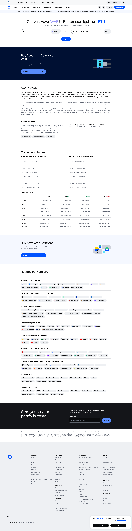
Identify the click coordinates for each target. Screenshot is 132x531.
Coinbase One (59, 465)
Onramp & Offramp (84, 469)
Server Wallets (83, 462)
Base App (58, 460)
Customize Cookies (121, 520)
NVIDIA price (106, 496)
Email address (72, 416)
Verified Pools (59, 510)
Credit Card (58, 469)
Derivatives (58, 474)
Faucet (81, 494)
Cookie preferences (37, 477)
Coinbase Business (61, 490)
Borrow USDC (59, 462)
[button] (26, 7)
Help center (106, 457)
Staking (57, 503)
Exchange (58, 506)
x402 (80, 472)
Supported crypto (108, 474)
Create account (107, 462)
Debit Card (58, 472)
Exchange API (83, 496)
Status (105, 477)
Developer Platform (85, 457)
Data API (81, 482)
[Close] (128, 518)
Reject (101, 525)
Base (80, 460)
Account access (107, 472)
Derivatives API (83, 504)
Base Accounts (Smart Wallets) (88, 467)
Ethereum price (107, 485)
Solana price (106, 487)
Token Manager (59, 495)
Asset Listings (59, 487)
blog (8, 516)
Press (33, 465)
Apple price (106, 498)
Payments (58, 492)
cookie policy (100, 518)
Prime (57, 501)
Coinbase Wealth (60, 467)
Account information (109, 467)
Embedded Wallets (84, 465)
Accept (118, 525)
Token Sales (58, 477)
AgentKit (81, 489)
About (33, 457)
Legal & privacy (36, 472)
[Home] (9, 7)
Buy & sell (58, 457)
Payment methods (108, 469)
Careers (33, 460)
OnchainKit (82, 479)
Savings (57, 479)
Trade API (82, 474)
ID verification (107, 465)
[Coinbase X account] (14, 516)
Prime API (82, 501)
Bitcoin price (106, 483)
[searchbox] (107, 31)
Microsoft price (107, 501)
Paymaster (82, 477)
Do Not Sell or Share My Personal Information (41, 480)
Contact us (106, 460)
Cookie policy (35, 474)
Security (34, 467)
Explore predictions (61, 482)
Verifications (83, 484)
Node (80, 487)
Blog (32, 462)
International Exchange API (87, 499)
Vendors (33, 469)
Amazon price (107, 503)
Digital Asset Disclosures (39, 484)
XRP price (105, 490)
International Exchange (62, 508)
